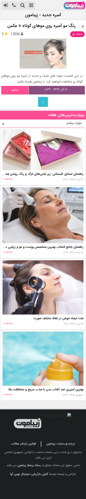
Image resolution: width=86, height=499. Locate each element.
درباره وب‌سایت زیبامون (60, 443)
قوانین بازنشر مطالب (23, 443)
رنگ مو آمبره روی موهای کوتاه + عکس (41, 26)
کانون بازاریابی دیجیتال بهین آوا (29, 474)
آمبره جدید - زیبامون (43, 15)
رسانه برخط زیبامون (29, 465)
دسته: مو (77, 34)
